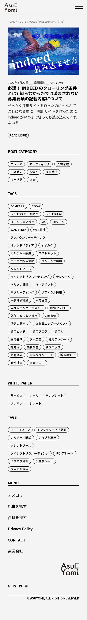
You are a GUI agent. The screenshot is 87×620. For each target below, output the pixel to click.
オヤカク (47, 245)
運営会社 (15, 551)
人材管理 (63, 164)
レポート (35, 403)
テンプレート (54, 395)
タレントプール (21, 269)
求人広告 (35, 339)
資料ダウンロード (41, 355)
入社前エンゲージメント (27, 308)
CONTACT (17, 540)
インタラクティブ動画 (51, 430)
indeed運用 (54, 214)
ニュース (16, 164)
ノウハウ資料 (19, 461)
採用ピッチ (18, 331)
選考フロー (37, 363)
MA (43, 222)
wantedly (18, 229)
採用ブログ (40, 331)
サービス (16, 395)
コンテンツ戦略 (51, 261)
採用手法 (51, 172)
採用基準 (16, 339)
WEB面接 (39, 229)
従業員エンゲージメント (51, 323)
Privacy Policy (20, 528)
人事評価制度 (19, 300)
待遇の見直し (19, 323)
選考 (32, 180)
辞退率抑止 (67, 355)
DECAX (36, 206)
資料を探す (17, 517)
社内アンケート (59, 339)
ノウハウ (16, 403)
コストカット (47, 253)
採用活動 (39, 82)
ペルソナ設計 (19, 284)
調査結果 (16, 355)
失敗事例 (50, 316)
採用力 (58, 331)
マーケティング (39, 164)
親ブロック (53, 347)
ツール (34, 395)
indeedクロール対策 (24, 214)
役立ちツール (44, 461)
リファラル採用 (51, 292)
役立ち (34, 172)
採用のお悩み (19, 469)
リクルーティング (22, 292)
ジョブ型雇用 (47, 437)
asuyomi (56, 82)
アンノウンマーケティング (28, 237)
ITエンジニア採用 (22, 222)
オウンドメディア (22, 245)
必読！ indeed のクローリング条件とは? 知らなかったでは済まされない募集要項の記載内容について (43, 93)
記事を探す (17, 506)
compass (17, 206)
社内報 (15, 347)
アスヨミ (15, 495)
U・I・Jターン (20, 430)
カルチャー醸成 (21, 253)
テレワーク (63, 276)
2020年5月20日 (18, 82)
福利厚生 (32, 347)
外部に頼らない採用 (24, 316)
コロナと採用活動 (22, 261)
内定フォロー (59, 308)
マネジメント (44, 284)
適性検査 (16, 363)
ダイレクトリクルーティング (30, 276)
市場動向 (16, 172)
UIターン (58, 222)
